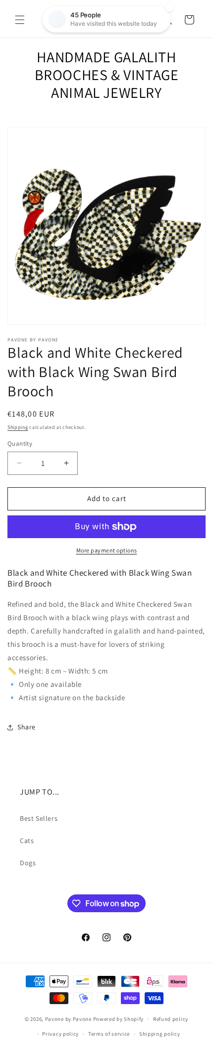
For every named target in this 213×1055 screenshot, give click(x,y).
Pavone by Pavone (68, 1018)
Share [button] (26, 726)
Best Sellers (38, 818)
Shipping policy (159, 1033)
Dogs (28, 862)
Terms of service (109, 1033)
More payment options (106, 550)
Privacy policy (60, 1033)
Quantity (19, 443)
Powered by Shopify (118, 1018)
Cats (27, 840)
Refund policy (170, 1018)
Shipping (17, 427)
